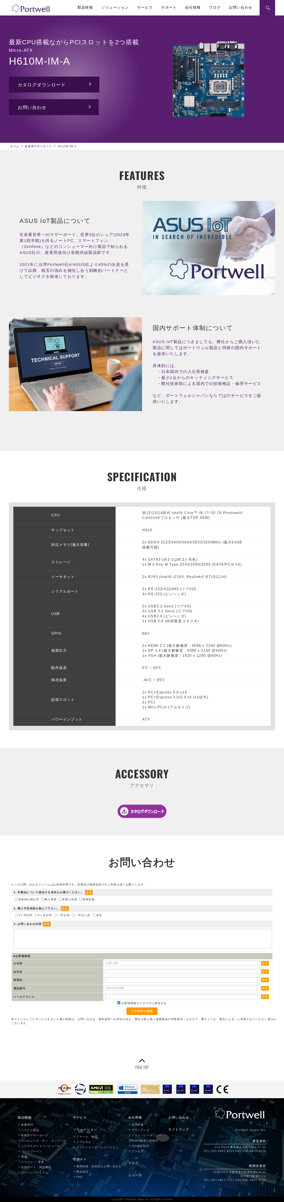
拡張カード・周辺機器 (36, 1167)
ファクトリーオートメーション (97, 1147)
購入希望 (51, 899)
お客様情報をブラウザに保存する (143, 1003)
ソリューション (115, 7)
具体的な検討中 (28, 899)
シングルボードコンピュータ (40, 1146)
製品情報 (85, 7)
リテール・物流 (86, 1136)
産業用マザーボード (38, 146)
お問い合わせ (240, 7)
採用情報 (138, 1124)
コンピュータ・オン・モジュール (43, 1140)
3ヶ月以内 (25, 915)
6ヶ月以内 (45, 915)
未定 (99, 915)
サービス (145, 7)
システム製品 (30, 1130)
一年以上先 (83, 915)
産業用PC (28, 1124)
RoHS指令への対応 (145, 1140)
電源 (24, 1156)
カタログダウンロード (42, 84)
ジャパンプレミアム (34, 1172)
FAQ (79, 1177)
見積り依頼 (69, 899)
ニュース (135, 1175)
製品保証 (82, 1171)
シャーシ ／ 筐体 (32, 1162)
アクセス (138, 1151)
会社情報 (193, 7)
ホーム (14, 146)
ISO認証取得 (140, 1146)
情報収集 (89, 899)
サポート (169, 7)
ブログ (215, 7)
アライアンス (141, 1130)
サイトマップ (178, 1129)
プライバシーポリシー (147, 1135)
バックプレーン (31, 1151)
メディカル (83, 1142)
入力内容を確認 (142, 1011)
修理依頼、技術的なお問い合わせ (99, 1166)
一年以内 (64, 915)
